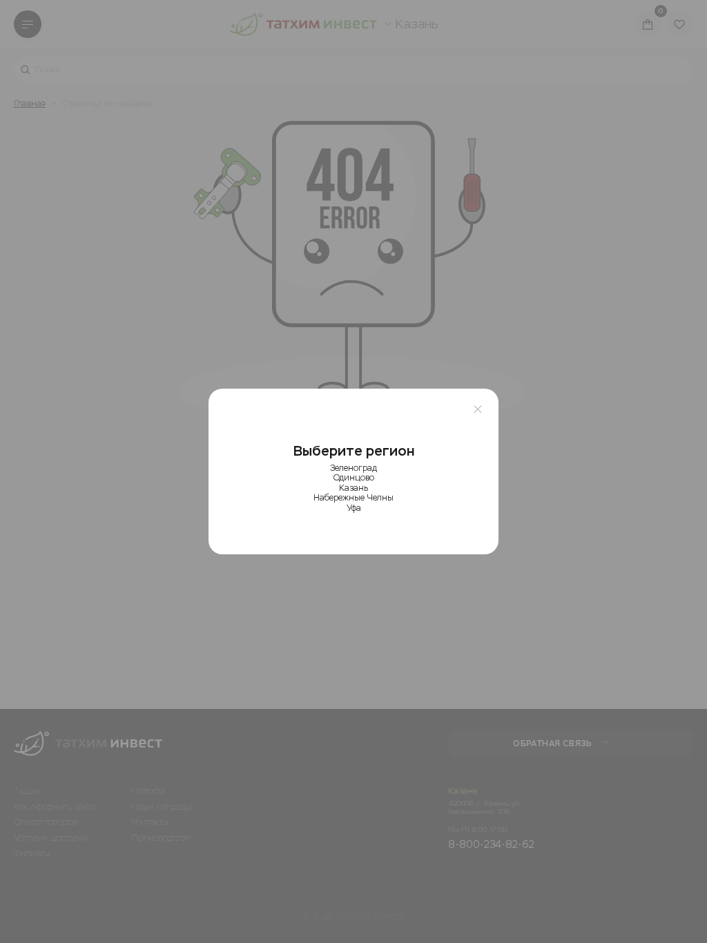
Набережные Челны (353, 498)
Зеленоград (353, 468)
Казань (353, 488)
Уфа (354, 508)
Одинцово (353, 478)
